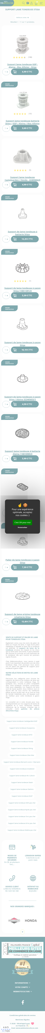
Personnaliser (22, 527)
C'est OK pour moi (23, 522)
